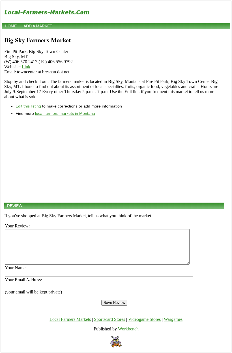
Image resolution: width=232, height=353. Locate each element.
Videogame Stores (144, 319)
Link (26, 66)
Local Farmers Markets (70, 319)
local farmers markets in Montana (65, 113)
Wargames (173, 319)
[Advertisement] (114, 159)
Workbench (128, 328)
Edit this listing (28, 106)
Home (11, 26)
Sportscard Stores (109, 319)
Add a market (37, 26)
